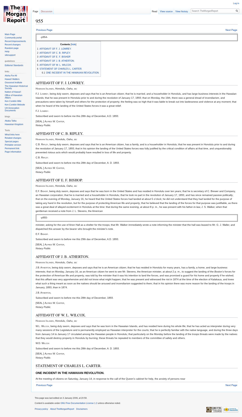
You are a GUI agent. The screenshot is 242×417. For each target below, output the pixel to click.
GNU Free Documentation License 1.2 (79, 403)
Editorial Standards (14, 65)
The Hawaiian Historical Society (16, 87)
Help (7, 51)
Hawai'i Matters (12, 79)
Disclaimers (82, 409)
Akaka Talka (10, 121)
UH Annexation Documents (12, 109)
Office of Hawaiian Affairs (13, 96)
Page (35, 11)
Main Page (10, 34)
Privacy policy (41, 409)
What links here (12, 134)
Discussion (46, 11)
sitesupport (10, 55)
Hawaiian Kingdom (14, 124)
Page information (13, 152)
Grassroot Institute (13, 82)
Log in (236, 3)
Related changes (13, 138)
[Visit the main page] (15, 14)
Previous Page (44, 30)
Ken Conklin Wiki (13, 101)
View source (166, 11)
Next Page (231, 30)
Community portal (13, 37)
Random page (12, 48)
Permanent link (12, 148)
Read (154, 11)
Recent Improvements (15, 41)
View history (181, 11)
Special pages (12, 141)
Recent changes (13, 44)
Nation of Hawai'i (13, 92)
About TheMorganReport (62, 409)
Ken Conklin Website (15, 104)
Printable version (13, 145)
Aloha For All (11, 75)
